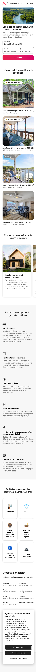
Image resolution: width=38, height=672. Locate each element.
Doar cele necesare (18, 653)
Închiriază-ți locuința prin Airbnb (20, 3)
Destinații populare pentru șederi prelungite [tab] (18, 577)
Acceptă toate (18, 647)
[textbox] (10, 51)
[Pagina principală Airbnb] (4, 3)
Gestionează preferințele (18, 658)
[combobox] (18, 44)
